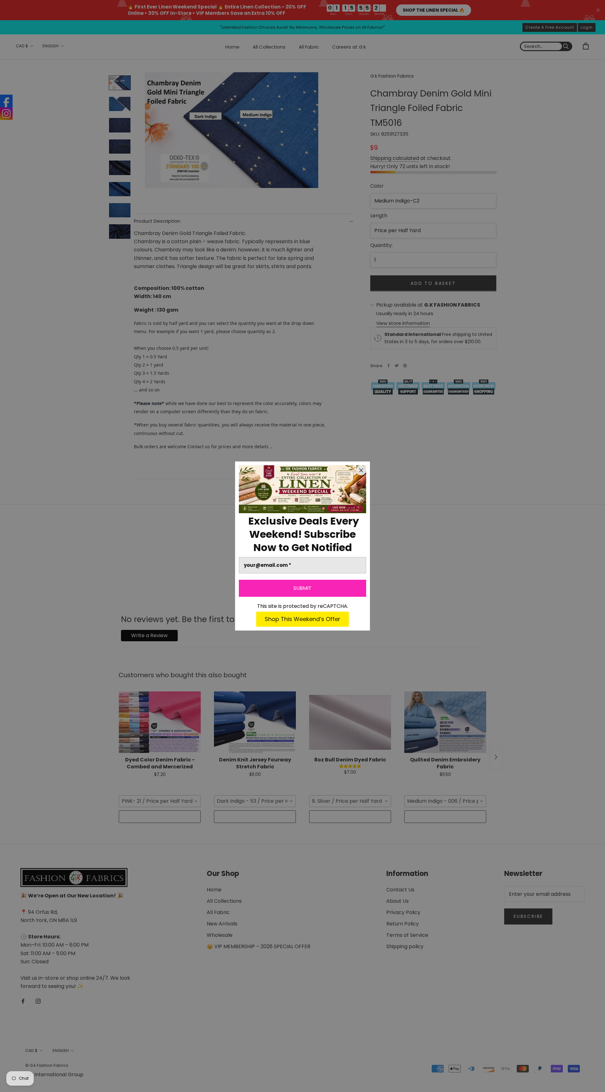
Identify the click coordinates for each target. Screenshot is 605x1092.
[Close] (361, 470)
